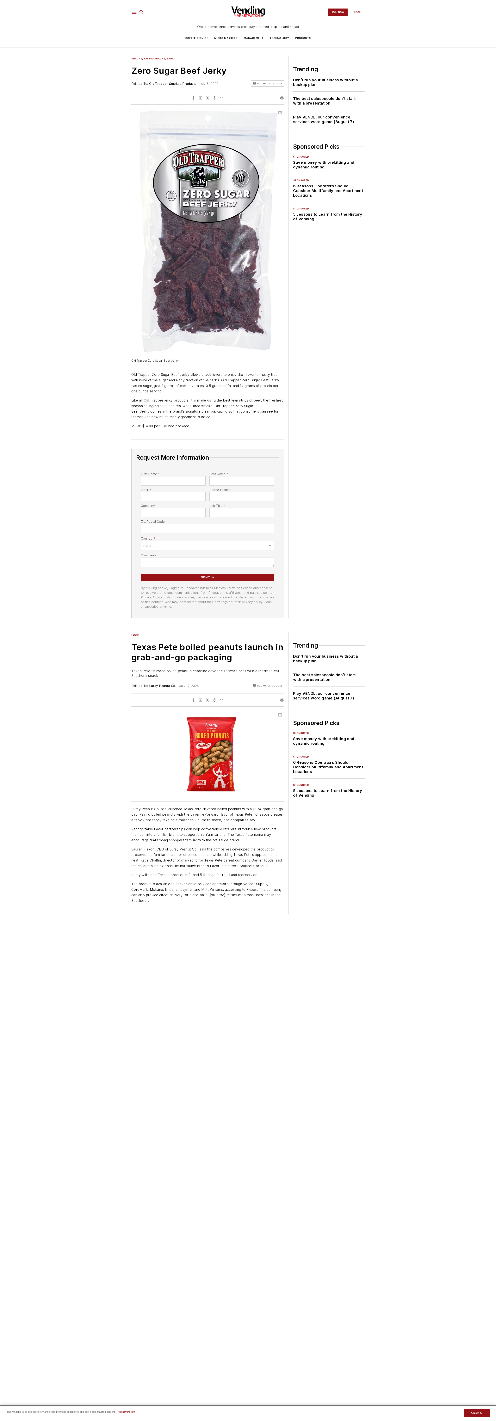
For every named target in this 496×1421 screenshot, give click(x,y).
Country (148, 538)
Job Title (217, 506)
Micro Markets (226, 38)
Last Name (218, 474)
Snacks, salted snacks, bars (152, 58)
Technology (279, 38)
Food (135, 634)
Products (303, 38)
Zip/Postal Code (153, 521)
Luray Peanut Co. (162, 686)
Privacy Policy (126, 1411)
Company (148, 506)
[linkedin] (200, 98)
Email (146, 490)
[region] (248, 1413)
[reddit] (214, 98)
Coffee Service (196, 38)
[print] (282, 98)
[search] (142, 12)
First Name (150, 474)
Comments (149, 555)
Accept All (477, 1413)
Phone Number (220, 490)
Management (254, 38)
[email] (221, 98)
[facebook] (193, 98)
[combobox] (207, 545)
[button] (134, 12)
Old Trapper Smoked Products (172, 84)
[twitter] (207, 98)
